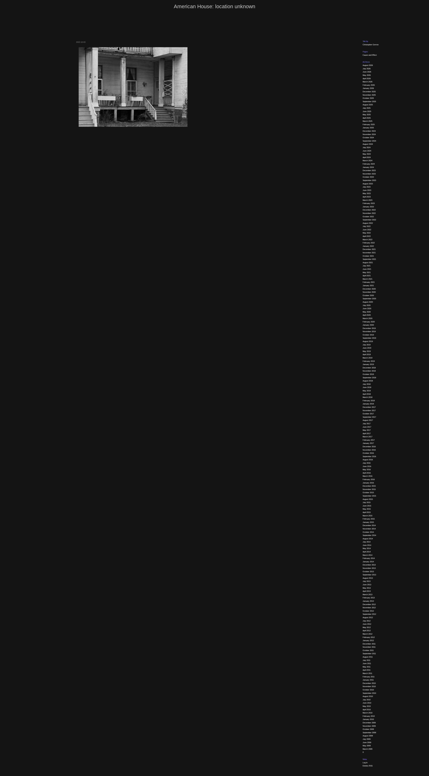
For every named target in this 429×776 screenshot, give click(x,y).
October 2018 (368, 374)
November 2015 (369, 489)
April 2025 (367, 118)
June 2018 (367, 387)
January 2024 (368, 167)
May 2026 (367, 75)
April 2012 (367, 631)
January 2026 (368, 88)
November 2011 (369, 647)
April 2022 (367, 236)
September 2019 (369, 338)
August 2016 (368, 460)
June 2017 (367, 427)
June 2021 (367, 269)
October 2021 (368, 256)
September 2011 (369, 654)
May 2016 (367, 470)
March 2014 (367, 555)
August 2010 (368, 696)
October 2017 (368, 414)
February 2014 (369, 558)
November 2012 (369, 608)
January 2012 (368, 640)
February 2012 (369, 637)
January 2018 (368, 404)
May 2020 (367, 312)
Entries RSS (368, 766)
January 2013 (368, 601)
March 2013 (367, 594)
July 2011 (366, 660)
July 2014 (367, 542)
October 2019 (368, 335)
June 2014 (367, 545)
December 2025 (369, 92)
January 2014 (368, 562)
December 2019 (369, 328)
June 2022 (367, 230)
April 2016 (367, 473)
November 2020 (369, 292)
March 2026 (367, 82)
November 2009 (369, 726)
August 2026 (368, 65)
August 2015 (368, 499)
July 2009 (367, 739)
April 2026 (367, 78)
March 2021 (367, 279)
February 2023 (369, 203)
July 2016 (367, 463)
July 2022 (367, 226)
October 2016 (368, 453)
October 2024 (368, 138)
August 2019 (368, 341)
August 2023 (368, 184)
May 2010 (367, 706)
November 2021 (369, 253)
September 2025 (369, 101)
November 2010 (369, 686)
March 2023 (367, 200)
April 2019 (367, 354)
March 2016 (367, 476)
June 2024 (367, 151)
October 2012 (368, 611)
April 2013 (367, 591)
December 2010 (369, 683)
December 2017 (369, 407)
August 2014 (368, 539)
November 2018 (369, 371)
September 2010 (369, 693)
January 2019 (368, 364)
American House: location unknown (214, 6)
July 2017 (367, 424)
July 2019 (367, 345)
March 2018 (367, 397)
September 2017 (369, 417)
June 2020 (367, 308)
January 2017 (368, 443)
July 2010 (367, 700)
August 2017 (368, 420)
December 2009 (369, 723)
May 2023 (367, 193)
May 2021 (367, 272)
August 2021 (368, 263)
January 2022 (368, 246)
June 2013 (367, 585)
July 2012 (367, 621)
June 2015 (367, 506)
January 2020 (368, 325)
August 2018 (368, 381)
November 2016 (369, 450)
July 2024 (367, 147)
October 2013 (368, 572)
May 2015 (367, 509)
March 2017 (367, 437)
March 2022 (367, 240)
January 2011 (368, 680)
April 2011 (367, 670)
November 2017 (369, 410)
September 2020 (369, 299)
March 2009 (367, 749)
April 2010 (367, 710)
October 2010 (368, 690)
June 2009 (367, 742)
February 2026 (369, 85)
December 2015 (369, 486)
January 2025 (368, 128)
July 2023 (367, 187)
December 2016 (369, 447)
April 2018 (367, 394)
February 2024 (369, 164)
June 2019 (367, 348)
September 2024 (369, 141)
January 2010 (368, 719)
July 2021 (367, 266)
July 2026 (367, 69)
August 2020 (368, 302)
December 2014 (369, 525)
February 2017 (369, 440)
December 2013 (369, 565)
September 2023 (369, 180)
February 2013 (369, 598)
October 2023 (368, 177)
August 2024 (368, 144)
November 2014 (369, 529)
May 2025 (367, 115)
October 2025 (368, 98)
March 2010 (367, 713)
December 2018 (369, 368)
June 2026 (367, 72)
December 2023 (369, 170)
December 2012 (369, 604)
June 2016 (367, 466)
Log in (365, 763)
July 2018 (367, 384)
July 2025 (367, 108)
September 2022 (369, 220)
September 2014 (369, 535)
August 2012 (368, 617)
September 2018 (369, 378)
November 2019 (369, 331)
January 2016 (368, 483)
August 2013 (368, 578)
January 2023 (368, 207)
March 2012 (367, 634)
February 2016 (369, 479)
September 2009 (369, 733)
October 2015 (368, 493)
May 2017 (367, 430)
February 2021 (369, 282)
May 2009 (367, 746)
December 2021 (369, 249)
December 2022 (369, 210)
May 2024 (367, 154)
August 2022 (368, 223)
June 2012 (367, 624)
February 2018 (369, 401)
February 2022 (369, 243)
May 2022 (367, 233)
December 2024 (369, 131)
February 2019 (369, 361)
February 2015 (369, 519)
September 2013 (369, 575)
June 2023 (367, 190)
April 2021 (367, 276)
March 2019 (367, 358)
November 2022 (369, 213)
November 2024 (369, 134)
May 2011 (367, 667)
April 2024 (367, 157)
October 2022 (368, 217)
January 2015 (368, 522)
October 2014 (368, 532)
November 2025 (369, 95)
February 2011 (369, 677)
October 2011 (368, 650)
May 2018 (367, 391)
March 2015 (367, 516)
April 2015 (367, 512)
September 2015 (369, 496)
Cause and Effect (370, 55)
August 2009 (368, 736)
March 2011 (367, 673)
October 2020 (368, 295)
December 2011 (369, 644)
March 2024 (367, 161)
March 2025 (367, 121)
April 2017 (367, 433)
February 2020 (369, 322)
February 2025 (369, 124)
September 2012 (369, 614)
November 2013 (369, 568)
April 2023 (367, 197)
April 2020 (367, 315)
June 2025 (367, 111)
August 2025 (368, 105)
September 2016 (369, 456)
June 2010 (367, 703)
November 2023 (369, 174)
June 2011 (367, 663)
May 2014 (367, 548)
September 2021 (369, 259)
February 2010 (369, 716)
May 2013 (367, 588)
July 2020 (367, 305)
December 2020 (369, 289)
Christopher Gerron (371, 45)
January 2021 (368, 285)
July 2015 (367, 502)
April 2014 (367, 552)
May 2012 (367, 627)
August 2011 (368, 657)
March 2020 (367, 318)
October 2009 (368, 729)
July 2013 (367, 581)
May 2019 (367, 351)
